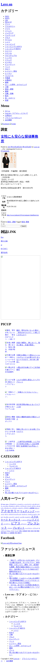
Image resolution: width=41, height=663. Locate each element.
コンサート (25, 514)
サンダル (6, 517)
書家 (38, 531)
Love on (6, 4)
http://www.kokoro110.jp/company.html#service (23, 215)
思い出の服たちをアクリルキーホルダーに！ (22, 493)
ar (1, 245)
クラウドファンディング (15, 514)
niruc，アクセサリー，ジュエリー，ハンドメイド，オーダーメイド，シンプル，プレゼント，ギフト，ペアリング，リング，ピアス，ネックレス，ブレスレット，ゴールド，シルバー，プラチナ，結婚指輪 (20, 506)
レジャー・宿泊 (11, 71)
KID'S (7, 18)
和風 (29, 531)
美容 (16, 532)
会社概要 (8, 120)
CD (1, 504)
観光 (6, 96)
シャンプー (11, 517)
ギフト (6, 514)
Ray (2, 237)
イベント (8, 31)
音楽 (6, 100)
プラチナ (10, 528)
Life (6, 20)
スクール (8, 53)
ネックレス (14, 520)
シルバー (17, 517)
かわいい (37, 508)
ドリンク (8, 60)
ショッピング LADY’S (13, 462)
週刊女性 (4, 252)
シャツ (7, 42)
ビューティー (10, 64)
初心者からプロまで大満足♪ (19, 583)
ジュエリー (28, 517)
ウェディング (10, 35)
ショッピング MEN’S (13, 468)
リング (16, 531)
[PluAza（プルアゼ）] (20, 319)
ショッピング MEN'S (13, 49)
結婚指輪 (12, 532)
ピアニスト (24, 524)
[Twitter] (12, 124)
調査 (27, 222)
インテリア (9, 33)
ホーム (7, 111)
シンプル (22, 517)
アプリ (7, 29)
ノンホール (24, 520)
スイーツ (8, 51)
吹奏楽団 (25, 531)
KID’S (7, 473)
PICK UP (8, 22)
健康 (6, 82)
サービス (8, 40)
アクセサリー (10, 26)
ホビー (7, 69)
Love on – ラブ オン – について (16, 113)
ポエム (9, 531)
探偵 (23, 222)
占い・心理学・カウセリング (16, 85)
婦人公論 (4, 241)
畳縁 (2, 532)
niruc (4, 504)
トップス (8, 58)
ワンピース (9, 76)
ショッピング (10, 44)
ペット (7, 67)
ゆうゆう (4, 249)
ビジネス (8, 62)
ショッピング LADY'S (13, 46)
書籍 (6, 91)
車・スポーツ (10, 98)
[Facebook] (5, 124)
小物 (6, 87)
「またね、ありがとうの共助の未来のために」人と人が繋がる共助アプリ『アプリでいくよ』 (24, 587)
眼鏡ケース (6, 532)
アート (7, 24)
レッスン (8, 73)
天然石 (32, 531)
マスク (12, 531)
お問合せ (8, 115)
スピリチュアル (11, 55)
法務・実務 (9, 93)
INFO (7, 16)
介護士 (20, 531)
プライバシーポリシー (13, 118)
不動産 (7, 78)
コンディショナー (32, 514)
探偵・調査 (9, 89)
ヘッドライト (28, 528)
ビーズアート (7, 524)
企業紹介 (8, 80)
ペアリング (35, 528)
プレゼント (19, 528)
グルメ (7, 37)
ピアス (15, 523)
